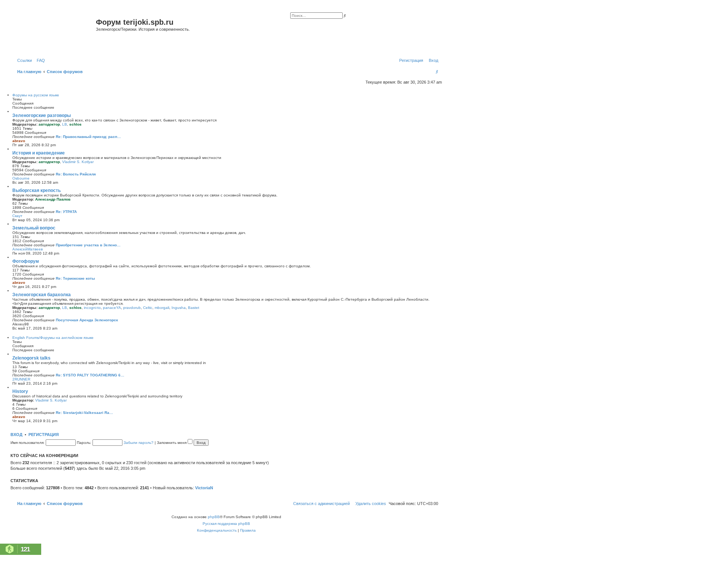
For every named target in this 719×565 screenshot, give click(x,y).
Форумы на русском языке (35, 95)
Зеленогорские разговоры (41, 115)
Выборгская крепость (36, 190)
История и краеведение (38, 153)
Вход (16, 434)
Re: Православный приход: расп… (88, 137)
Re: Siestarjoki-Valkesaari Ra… (84, 413)
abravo (18, 141)
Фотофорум (25, 261)
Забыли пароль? (139, 443)
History (20, 391)
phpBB (214, 517)
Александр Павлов (52, 199)
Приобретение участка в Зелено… (88, 245)
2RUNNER (21, 379)
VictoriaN (204, 488)
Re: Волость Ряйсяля (76, 174)
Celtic (147, 308)
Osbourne (21, 178)
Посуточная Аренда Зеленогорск (87, 320)
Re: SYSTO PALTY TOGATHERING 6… (90, 375)
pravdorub (132, 308)
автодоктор (49, 124)
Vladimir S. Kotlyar (78, 162)
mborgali (162, 308)
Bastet (193, 308)
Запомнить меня (172, 443)
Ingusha (179, 308)
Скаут (17, 216)
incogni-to (92, 308)
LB (64, 124)
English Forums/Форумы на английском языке (53, 338)
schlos (75, 124)
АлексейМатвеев (27, 249)
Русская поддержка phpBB (226, 524)
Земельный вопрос (33, 228)
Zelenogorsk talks (31, 358)
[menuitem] (39, 60)
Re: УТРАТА (66, 212)
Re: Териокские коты (75, 278)
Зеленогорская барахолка (41, 294)
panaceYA (112, 308)
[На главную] (54, 31)
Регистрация (43, 434)
